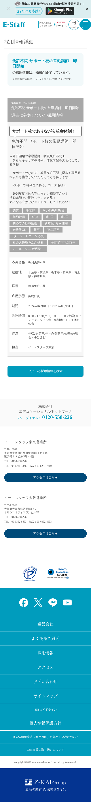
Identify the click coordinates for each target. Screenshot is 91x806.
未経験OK (19, 229)
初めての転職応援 (25, 223)
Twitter (38, 602)
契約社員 (19, 217)
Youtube (67, 602)
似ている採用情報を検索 (45, 371)
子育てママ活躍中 (63, 242)
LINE (52, 602)
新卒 (37, 229)
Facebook (23, 602)
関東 (16, 210)
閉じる (86, 8)
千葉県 (30, 210)
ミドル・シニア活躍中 (28, 249)
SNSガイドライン (45, 709)
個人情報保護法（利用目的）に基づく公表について (46, 737)
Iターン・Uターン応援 (28, 236)
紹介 (35, 217)
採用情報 (45, 653)
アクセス (45, 667)
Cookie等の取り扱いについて (45, 749)
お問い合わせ (45, 681)
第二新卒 (53, 229)
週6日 (64, 217)
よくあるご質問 (45, 638)
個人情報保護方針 (45, 723)
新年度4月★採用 (56, 223)
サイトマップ (45, 696)
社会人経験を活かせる (28, 242)
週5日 (49, 217)
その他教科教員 (53, 210)
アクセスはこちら (45, 477)
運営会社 (45, 624)
